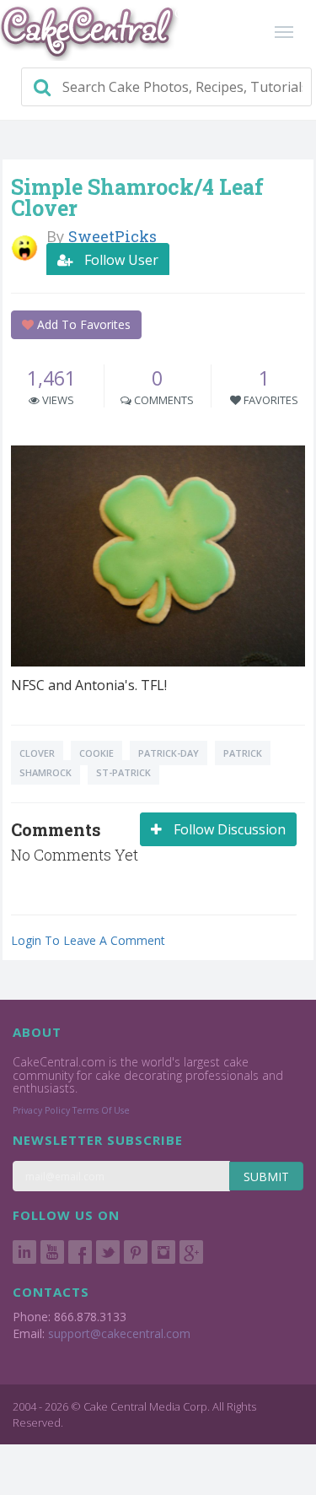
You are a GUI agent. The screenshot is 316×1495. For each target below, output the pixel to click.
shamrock (45, 772)
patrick (242, 753)
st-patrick (123, 772)
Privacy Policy (41, 1110)
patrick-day (168, 753)
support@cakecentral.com (119, 1333)
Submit (266, 1176)
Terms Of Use (101, 1110)
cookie (96, 753)
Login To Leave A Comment (88, 940)
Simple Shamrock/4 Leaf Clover (137, 197)
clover (37, 753)
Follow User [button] (119, 260)
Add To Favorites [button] (82, 324)
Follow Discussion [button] (228, 829)
